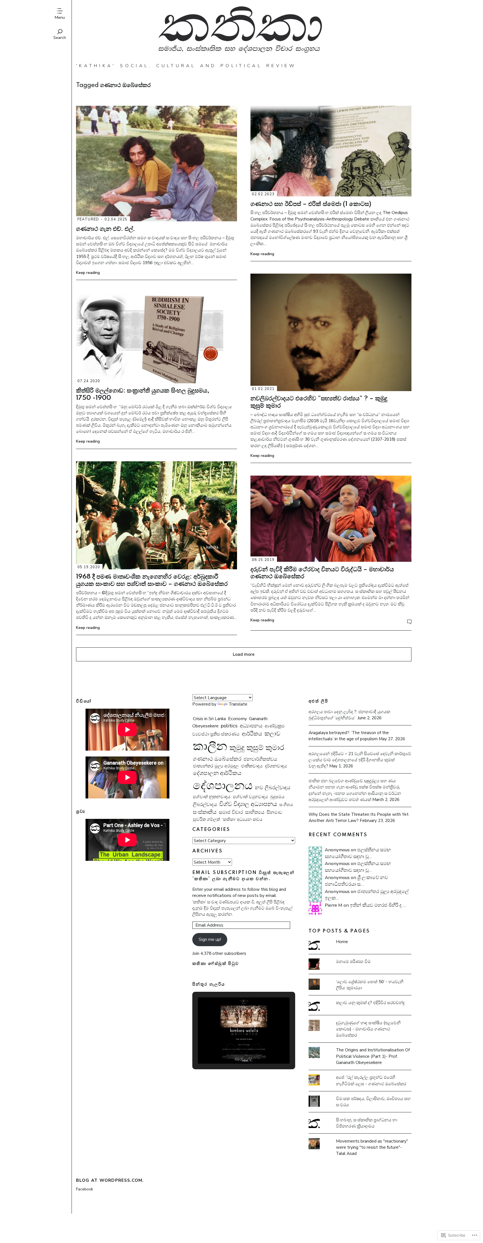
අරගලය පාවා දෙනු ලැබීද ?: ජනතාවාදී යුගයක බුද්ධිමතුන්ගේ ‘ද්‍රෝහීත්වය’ (349, 715)
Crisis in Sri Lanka (209, 719)
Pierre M (333, 905)
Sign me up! (210, 939)
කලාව (272, 733)
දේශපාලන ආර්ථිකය (217, 773)
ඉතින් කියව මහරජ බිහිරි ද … (378, 905)
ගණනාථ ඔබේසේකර (217, 759)
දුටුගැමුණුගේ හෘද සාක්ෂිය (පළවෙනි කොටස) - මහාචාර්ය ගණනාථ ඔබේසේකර (368, 1029)
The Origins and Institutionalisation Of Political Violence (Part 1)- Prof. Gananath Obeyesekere (373, 1056)
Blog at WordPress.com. (110, 1180)
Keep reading (88, 272)
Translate (238, 704)
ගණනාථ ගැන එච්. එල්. (105, 229)
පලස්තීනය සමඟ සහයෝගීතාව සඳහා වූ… (358, 853)
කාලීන (210, 746)
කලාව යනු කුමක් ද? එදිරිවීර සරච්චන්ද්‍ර (370, 1002)
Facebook (84, 1189)
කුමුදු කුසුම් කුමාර (256, 748)
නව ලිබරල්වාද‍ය (272, 787)
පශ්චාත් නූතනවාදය (212, 797)
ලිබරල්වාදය (205, 804)
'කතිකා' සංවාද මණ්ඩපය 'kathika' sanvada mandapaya (243, 31)
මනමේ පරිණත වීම (353, 961)
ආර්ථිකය (252, 733)
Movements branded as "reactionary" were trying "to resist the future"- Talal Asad (372, 1147)
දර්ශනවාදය (276, 766)
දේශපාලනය (223, 785)
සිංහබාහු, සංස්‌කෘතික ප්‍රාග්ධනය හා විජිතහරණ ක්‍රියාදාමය (366, 1123)
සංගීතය (286, 804)
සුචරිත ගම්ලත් (206, 819)
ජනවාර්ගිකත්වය (260, 759)
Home (342, 941)
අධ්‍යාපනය (251, 725)
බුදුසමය (277, 797)
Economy (237, 719)
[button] (231, 1049)
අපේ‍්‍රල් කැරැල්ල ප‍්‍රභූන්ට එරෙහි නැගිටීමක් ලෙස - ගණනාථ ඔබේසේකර (371, 1080)
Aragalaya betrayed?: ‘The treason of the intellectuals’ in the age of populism (349, 736)
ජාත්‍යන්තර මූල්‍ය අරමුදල (216, 766)
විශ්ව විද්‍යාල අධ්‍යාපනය (248, 804)
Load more (244, 654)
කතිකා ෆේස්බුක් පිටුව (215, 963)
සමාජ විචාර (231, 812)
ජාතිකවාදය (252, 766)
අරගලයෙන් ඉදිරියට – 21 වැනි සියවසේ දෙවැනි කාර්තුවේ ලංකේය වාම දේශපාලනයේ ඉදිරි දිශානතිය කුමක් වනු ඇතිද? (360, 760)
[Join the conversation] (409, 622)
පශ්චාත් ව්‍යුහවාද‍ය (250, 797)
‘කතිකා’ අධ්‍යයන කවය (242, 819)
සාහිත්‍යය (254, 812)
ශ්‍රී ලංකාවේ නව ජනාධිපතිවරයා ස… (356, 880)
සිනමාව (274, 812)
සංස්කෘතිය (205, 812)
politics (229, 725)
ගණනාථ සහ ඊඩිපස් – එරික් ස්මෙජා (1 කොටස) (310, 204)
